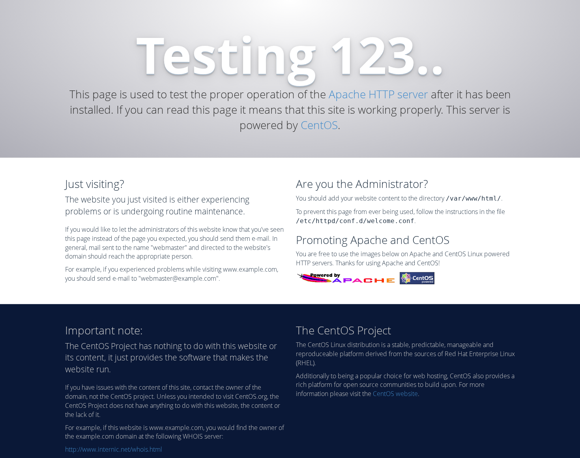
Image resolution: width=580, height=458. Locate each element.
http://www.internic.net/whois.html (113, 449)
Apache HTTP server (378, 93)
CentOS (319, 124)
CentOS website (395, 393)
